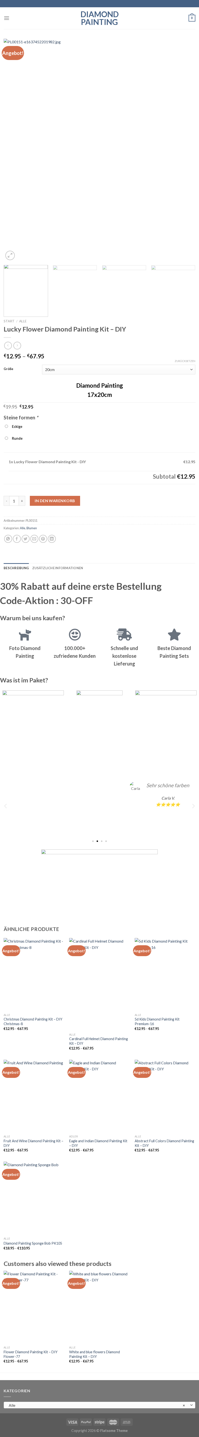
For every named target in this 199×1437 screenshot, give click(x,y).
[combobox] (99, 1405)
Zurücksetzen (185, 361)
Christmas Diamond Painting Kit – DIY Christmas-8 (33, 1021)
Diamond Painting (100, 18)
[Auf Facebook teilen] (17, 539)
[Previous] (13, 150)
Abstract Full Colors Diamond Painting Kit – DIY (164, 1143)
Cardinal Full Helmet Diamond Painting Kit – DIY (98, 1041)
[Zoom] (10, 255)
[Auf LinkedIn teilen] (52, 539)
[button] (5, 806)
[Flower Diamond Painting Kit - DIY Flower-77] (34, 1307)
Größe (8, 369)
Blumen (31, 528)
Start (9, 321)
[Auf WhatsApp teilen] (8, 539)
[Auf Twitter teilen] (26, 539)
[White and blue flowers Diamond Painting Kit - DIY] (99, 1307)
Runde (16, 438)
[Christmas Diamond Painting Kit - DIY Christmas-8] (34, 974)
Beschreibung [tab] (16, 568)
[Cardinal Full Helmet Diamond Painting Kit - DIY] (99, 984)
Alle (22, 321)
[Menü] (6, 18)
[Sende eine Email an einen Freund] (34, 539)
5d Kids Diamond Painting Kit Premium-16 (157, 1021)
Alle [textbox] (97, 1405)
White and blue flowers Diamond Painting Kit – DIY (94, 1354)
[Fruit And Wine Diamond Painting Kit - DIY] (34, 1096)
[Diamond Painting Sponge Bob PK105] (34, 1198)
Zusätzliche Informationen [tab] (57, 568)
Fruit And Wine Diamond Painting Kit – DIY (33, 1143)
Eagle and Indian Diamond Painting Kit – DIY (98, 1143)
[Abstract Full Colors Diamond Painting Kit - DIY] (165, 1096)
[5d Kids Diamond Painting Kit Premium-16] (165, 974)
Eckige (16, 426)
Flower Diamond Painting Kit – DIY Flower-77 (31, 1354)
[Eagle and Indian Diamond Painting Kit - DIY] (99, 1096)
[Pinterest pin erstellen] (43, 539)
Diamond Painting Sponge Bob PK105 (33, 1243)
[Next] (185, 150)
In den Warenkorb (55, 500)
